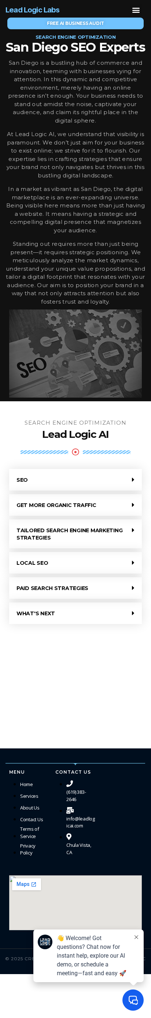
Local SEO (32, 563)
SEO (22, 480)
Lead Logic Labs (32, 9)
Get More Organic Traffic (56, 505)
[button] (136, 10)
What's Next (35, 613)
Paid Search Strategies (52, 588)
